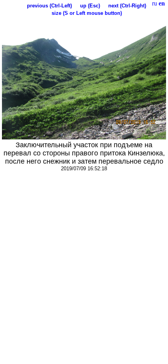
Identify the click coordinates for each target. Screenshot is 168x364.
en (162, 3)
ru (154, 3)
